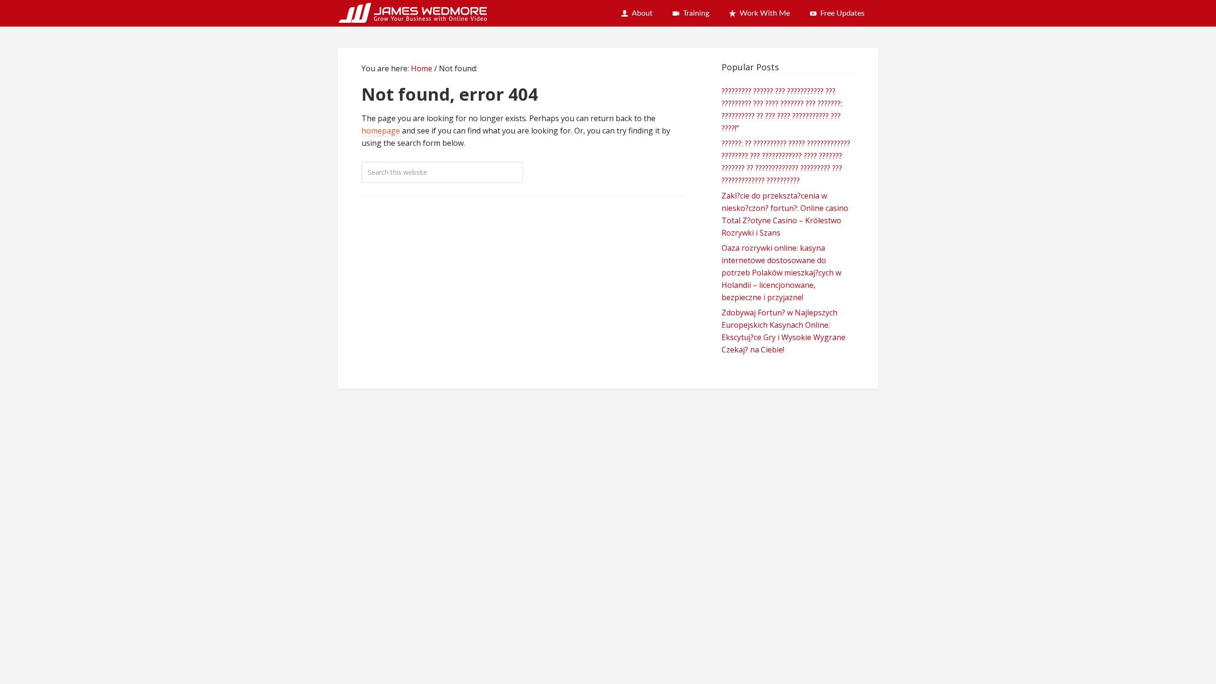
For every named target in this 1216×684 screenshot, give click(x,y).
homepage (380, 130)
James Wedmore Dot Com (413, 11)
